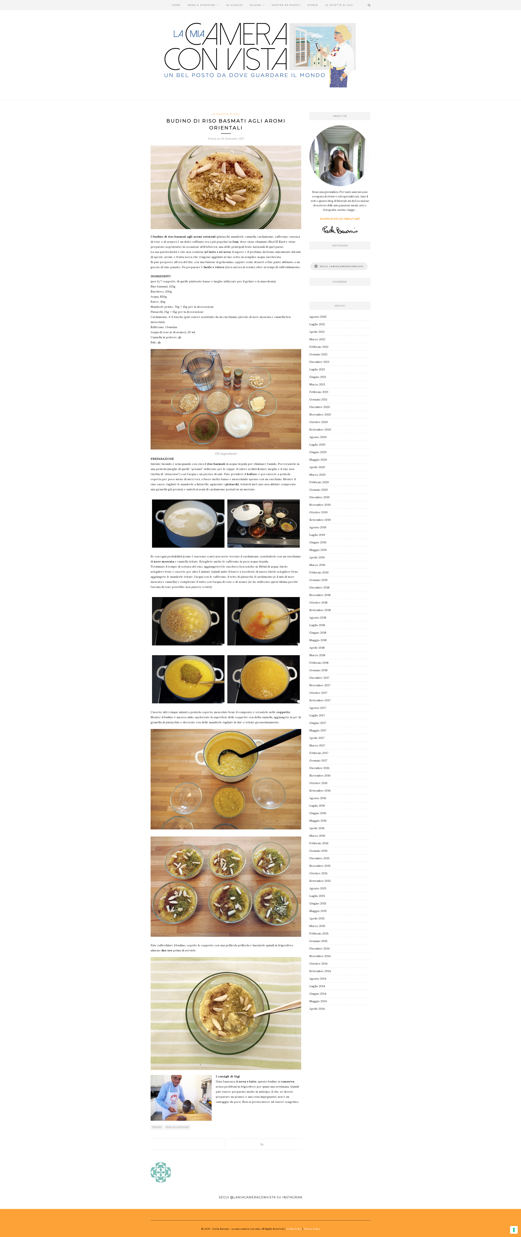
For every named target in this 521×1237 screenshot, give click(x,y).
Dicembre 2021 (319, 362)
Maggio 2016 (318, 820)
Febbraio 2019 (318, 572)
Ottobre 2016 (318, 783)
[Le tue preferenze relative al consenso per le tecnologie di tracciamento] (514, 1230)
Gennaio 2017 (318, 760)
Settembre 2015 (320, 881)
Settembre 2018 (320, 610)
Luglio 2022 (317, 324)
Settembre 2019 (320, 520)
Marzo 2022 (317, 339)
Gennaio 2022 (318, 354)
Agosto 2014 (317, 978)
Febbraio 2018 (318, 663)
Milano (255, 5)
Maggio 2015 (318, 911)
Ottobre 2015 (318, 873)
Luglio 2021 (317, 369)
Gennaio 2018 (318, 670)
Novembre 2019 (320, 505)
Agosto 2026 (317, 317)
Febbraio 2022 (318, 347)
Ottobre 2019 (318, 512)
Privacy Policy (312, 1228)
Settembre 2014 (320, 971)
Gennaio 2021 (318, 399)
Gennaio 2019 (318, 580)
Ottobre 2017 (318, 693)
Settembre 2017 (320, 700)
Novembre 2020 (320, 414)
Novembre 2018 (320, 595)
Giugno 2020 (318, 452)
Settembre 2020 (320, 429)
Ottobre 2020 (318, 422)
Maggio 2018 (318, 640)
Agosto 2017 (317, 708)
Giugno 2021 (317, 377)
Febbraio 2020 (319, 482)
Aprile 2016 (317, 828)
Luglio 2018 (317, 625)
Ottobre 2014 (318, 963)
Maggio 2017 (317, 730)
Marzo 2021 (317, 384)
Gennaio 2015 (318, 941)
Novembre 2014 (320, 956)
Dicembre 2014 (319, 948)
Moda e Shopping (202, 5)
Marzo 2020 (317, 475)
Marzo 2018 (317, 655)
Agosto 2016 (317, 798)
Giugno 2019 (317, 542)
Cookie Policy (294, 1228)
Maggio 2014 (318, 1001)
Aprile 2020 (317, 467)
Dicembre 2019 (319, 497)
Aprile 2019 (317, 557)
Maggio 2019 (318, 550)
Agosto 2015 (317, 888)
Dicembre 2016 (319, 768)
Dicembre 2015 (319, 858)
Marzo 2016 (317, 836)
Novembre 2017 (319, 685)
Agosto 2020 (318, 437)
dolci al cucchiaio (177, 1127)
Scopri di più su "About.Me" (340, 218)
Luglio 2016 (317, 805)
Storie (313, 5)
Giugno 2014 (317, 993)
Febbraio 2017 (318, 753)
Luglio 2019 (317, 535)
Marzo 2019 (317, 565)
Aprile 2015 (317, 918)
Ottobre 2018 (318, 602)
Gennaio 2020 (318, 490)
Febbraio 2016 (318, 843)
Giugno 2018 (317, 632)
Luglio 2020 (317, 444)
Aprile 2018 (317, 648)
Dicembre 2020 (319, 407)
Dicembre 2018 (319, 587)
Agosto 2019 (317, 527)
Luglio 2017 (317, 715)
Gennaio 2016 (318, 851)
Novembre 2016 (320, 775)
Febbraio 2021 (318, 392)
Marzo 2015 (317, 926)
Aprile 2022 (317, 332)
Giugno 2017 (317, 723)
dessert (157, 1127)
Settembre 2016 (320, 790)
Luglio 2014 (317, 986)
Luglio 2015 (317, 896)
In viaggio (234, 5)
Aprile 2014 (317, 1009)
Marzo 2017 (317, 745)
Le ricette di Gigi (339, 5)
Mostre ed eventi (286, 5)
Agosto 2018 (317, 617)
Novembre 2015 (320, 866)
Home (176, 5)
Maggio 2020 (318, 459)
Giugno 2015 (317, 903)
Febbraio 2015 (318, 933)
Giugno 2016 (317, 813)
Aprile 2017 (316, 738)
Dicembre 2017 (319, 678)
